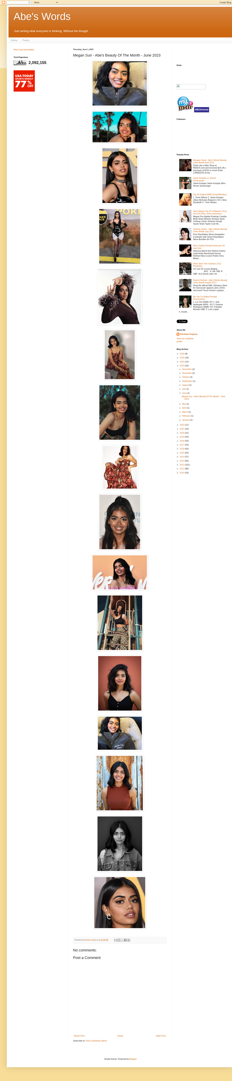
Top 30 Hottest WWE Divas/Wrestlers (210, 194)
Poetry (25, 40)
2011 (182, 468)
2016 (182, 449)
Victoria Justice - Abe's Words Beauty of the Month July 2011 (210, 230)
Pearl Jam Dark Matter (24, 50)
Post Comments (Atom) (96, 1041)
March (185, 412)
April (184, 408)
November (187, 373)
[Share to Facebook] (125, 940)
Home (14, 40)
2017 (182, 445)
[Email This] (115, 940)
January (186, 420)
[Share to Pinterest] (128, 940)
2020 (182, 433)
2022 (182, 425)
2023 (182, 365)
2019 (182, 437)
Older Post (161, 1036)
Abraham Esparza (91, 940)
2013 (182, 461)
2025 (182, 357)
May (184, 404)
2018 (182, 441)
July (184, 389)
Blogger (133, 1059)
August (185, 385)
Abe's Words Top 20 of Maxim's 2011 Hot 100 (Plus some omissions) (210, 212)
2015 (182, 453)
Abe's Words (42, 16)
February (186, 416)
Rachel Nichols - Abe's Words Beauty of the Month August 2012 (210, 281)
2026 (182, 354)
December (187, 369)
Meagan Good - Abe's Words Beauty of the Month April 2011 (209, 161)
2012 (182, 465)
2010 (182, 473)
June (184, 393)
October (186, 377)
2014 (182, 457)
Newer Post (79, 1036)
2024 (182, 362)
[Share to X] (122, 940)
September (187, 381)
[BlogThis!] (119, 940)
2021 (182, 429)
